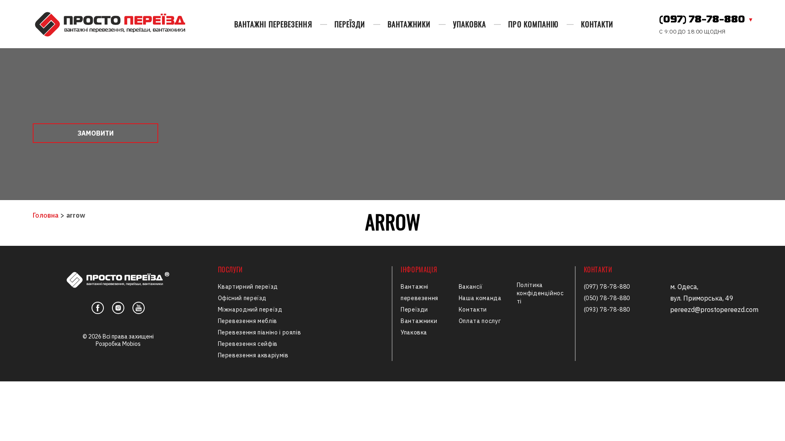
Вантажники (409, 24)
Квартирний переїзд (248, 286)
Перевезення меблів (248, 321)
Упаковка (470, 24)
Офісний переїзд (242, 298)
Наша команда (480, 298)
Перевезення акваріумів (253, 355)
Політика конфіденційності (540, 293)
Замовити (96, 133)
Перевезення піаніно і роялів (259, 332)
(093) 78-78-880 (607, 309)
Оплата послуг (480, 321)
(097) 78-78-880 (702, 20)
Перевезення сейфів (248, 343)
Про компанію (533, 24)
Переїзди (350, 24)
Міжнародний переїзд (250, 309)
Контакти (597, 24)
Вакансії (471, 286)
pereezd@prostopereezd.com (714, 309)
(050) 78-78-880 (607, 298)
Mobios (131, 343)
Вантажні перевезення (273, 24)
